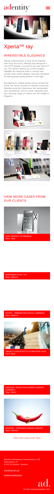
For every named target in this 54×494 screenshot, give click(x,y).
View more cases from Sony (27, 438)
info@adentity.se (12, 470)
